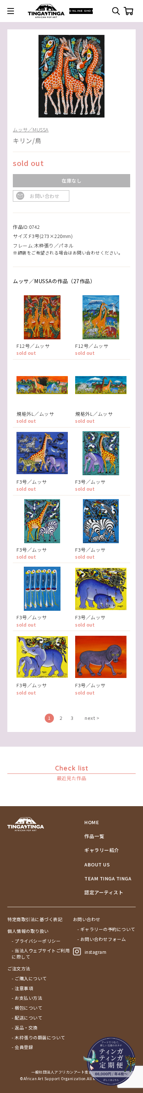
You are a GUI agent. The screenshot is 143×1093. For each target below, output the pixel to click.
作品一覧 (94, 836)
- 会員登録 (22, 1047)
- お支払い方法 (27, 998)
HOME (91, 822)
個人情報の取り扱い (28, 931)
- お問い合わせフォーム (101, 939)
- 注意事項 (22, 988)
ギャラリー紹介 (101, 850)
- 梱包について (27, 1008)
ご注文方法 (18, 968)
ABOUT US (97, 864)
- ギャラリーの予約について (106, 929)
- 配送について (27, 1018)
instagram (96, 952)
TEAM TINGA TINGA (107, 878)
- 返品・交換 (25, 1028)
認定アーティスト (103, 892)
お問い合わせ (44, 195)
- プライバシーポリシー (36, 941)
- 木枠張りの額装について (38, 1037)
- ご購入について (29, 978)
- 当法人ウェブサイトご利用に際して (41, 954)
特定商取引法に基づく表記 (34, 919)
